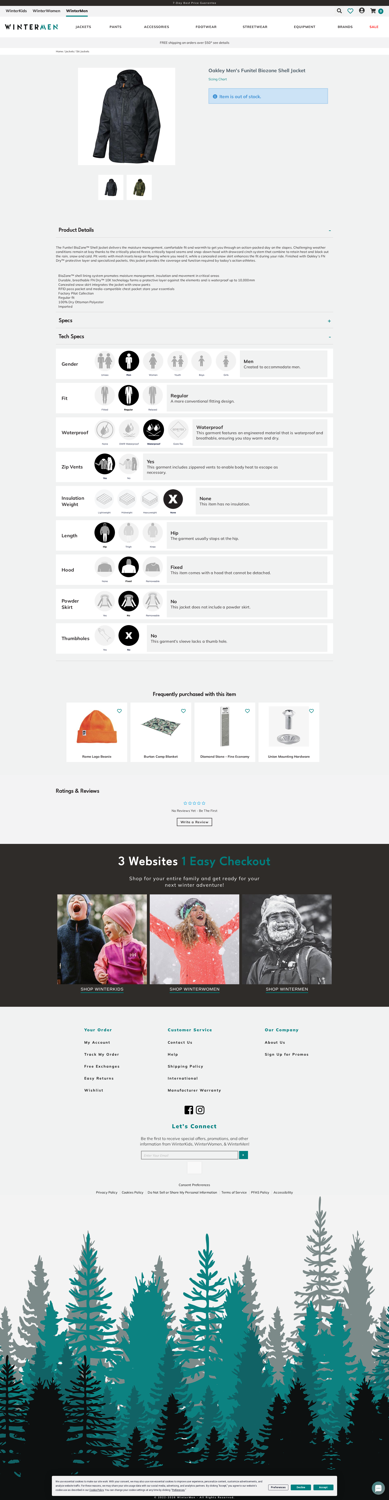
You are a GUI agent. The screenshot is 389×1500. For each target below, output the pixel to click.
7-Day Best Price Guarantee (194, 2)
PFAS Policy (260, 1192)
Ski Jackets (82, 51)
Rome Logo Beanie (96, 756)
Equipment (304, 27)
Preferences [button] (178, 1490)
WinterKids (16, 10)
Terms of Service (234, 1192)
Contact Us (180, 1042)
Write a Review (194, 822)
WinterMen (77, 10)
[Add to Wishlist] (119, 709)
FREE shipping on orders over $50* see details (194, 43)
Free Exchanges (102, 1066)
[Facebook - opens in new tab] (189, 1110)
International (183, 1078)
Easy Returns (99, 1078)
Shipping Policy (186, 1066)
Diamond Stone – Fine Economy (224, 756)
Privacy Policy (107, 1192)
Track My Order (101, 1054)
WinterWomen (46, 10)
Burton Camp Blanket (161, 756)
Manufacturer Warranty (194, 1090)
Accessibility (283, 1192)
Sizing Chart (217, 79)
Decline (301, 1487)
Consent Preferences (194, 1185)
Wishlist (94, 1090)
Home (59, 51)
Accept (323, 1487)
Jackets (83, 27)
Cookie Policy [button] (96, 1490)
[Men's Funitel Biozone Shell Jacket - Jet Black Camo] (110, 186)
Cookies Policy (132, 1192)
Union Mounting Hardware (289, 756)
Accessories (156, 27)
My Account (97, 1042)
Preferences (278, 1487)
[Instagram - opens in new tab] (200, 1110)
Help (173, 1054)
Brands (345, 27)
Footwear (206, 27)
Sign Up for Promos (287, 1054)
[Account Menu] (362, 11)
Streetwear (255, 27)
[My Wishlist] (350, 11)
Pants (116, 27)
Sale (374, 27)
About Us (275, 1042)
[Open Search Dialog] (339, 11)
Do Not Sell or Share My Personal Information (182, 1192)
